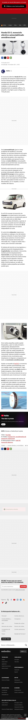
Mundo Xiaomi (5, 668)
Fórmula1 (4, 616)
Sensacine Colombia (18, 707)
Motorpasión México (18, 709)
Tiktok (6, 602)
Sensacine (16, 669)
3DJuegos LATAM (18, 702)
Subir (22, 651)
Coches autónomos (19, 629)
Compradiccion (5, 694)
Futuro (3, 634)
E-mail (11, 58)
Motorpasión (17, 680)
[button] (9, 71)
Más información (22, 718)
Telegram (20, 599)
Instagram (17, 599)
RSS (24, 599)
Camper (10, 25)
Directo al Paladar (5, 680)
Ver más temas (6, 638)
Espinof (16, 672)
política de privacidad (20, 589)
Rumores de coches (7, 626)
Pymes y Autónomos (18, 692)
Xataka (3, 659)
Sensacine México (18, 704)
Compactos (17, 619)
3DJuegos (16, 659)
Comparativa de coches (6, 630)
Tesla (20, 25)
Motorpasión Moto (18, 682)
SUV (3, 623)
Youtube (14, 599)
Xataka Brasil (5, 704)
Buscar (26, 645)
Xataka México (5, 702)
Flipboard (8, 58)
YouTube (8, 435)
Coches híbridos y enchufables (15, 445)
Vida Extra (16, 661)
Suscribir (23, 586)
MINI (24, 25)
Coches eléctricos (19, 616)
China (15, 25)
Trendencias (4, 690)
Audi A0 (16, 363)
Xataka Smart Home (6, 666)
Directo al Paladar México (7, 709)
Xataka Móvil (4, 661)
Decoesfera (4, 692)
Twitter (5, 58)
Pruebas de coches (19, 623)
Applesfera (4, 664)
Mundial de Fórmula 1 (20, 634)
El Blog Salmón (17, 690)
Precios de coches (19, 626)
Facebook (2, 58)
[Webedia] (6, 652)
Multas (4, 25)
